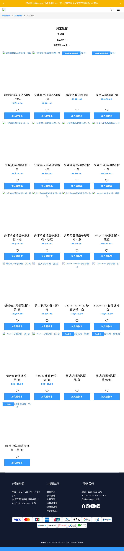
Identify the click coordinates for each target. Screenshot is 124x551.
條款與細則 (52, 510)
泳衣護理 (51, 495)
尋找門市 (51, 491)
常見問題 (51, 499)
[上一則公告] (3, 3)
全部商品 (6, 15)
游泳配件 (18, 15)
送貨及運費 (52, 503)
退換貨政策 (52, 507)
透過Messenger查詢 (91, 499)
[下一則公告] (120, 3)
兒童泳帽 (30, 15)
